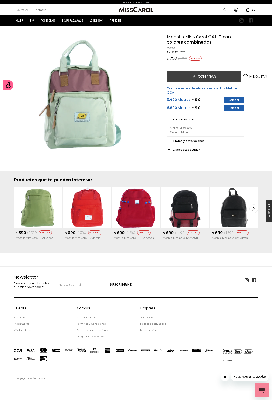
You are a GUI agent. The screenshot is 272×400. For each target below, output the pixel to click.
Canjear (234, 99)
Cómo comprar (86, 317)
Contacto (40, 9)
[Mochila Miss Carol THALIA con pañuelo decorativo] (38, 207)
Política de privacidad (153, 323)
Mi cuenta (20, 317)
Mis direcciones (22, 330)
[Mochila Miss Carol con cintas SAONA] (234, 207)
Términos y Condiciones (91, 323)
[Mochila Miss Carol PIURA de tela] (136, 207)
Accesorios (48, 20)
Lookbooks (96, 20)
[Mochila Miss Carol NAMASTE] (185, 207)
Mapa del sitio (148, 330)
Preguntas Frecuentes (90, 336)
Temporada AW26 (72, 20)
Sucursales (21, 9)
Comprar (207, 76)
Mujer (19, 20)
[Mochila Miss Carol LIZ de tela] (87, 207)
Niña (31, 20)
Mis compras (21, 323)
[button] (254, 208)
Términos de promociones (92, 330)
